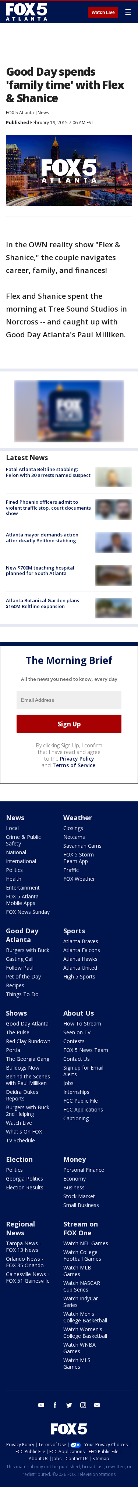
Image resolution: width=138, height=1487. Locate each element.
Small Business (81, 1205)
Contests (74, 1041)
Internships (76, 1091)
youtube (41, 1405)
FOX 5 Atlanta (20, 112)
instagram (83, 1405)
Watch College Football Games (82, 1255)
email (97, 1405)
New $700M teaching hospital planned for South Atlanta (40, 570)
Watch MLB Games (77, 1271)
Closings (73, 828)
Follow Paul (19, 967)
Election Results (24, 1187)
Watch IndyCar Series (80, 1301)
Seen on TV (77, 1032)
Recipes (15, 985)
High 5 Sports (79, 976)
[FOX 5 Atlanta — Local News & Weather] (27, 12)
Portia (13, 1049)
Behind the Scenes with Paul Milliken (28, 1079)
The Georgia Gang (27, 1058)
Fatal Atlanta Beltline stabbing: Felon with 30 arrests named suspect (48, 472)
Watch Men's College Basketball (85, 1317)
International (21, 861)
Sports (74, 930)
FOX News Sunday (28, 911)
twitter (69, 1405)
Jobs (68, 1083)
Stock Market (79, 1196)
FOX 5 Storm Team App (78, 858)
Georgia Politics (24, 1178)
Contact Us (76, 1058)
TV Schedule (20, 1140)
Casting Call (19, 958)
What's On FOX (24, 1131)
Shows (16, 1013)
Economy (74, 1178)
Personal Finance (83, 1169)
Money (74, 1159)
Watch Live (103, 12)
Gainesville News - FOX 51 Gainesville (28, 1277)
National (16, 852)
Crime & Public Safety (23, 840)
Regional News (20, 1228)
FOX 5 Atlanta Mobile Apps (22, 899)
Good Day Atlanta (22, 935)
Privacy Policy (77, 758)
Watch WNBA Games (79, 1348)
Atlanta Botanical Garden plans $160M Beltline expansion (42, 603)
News (43, 112)
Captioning (76, 1118)
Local (12, 828)
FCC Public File (80, 1100)
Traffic (71, 869)
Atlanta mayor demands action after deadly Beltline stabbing (42, 537)
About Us (78, 1013)
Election (19, 1159)
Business (74, 1187)
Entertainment (23, 887)
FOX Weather (79, 878)
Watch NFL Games (85, 1243)
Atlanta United (80, 967)
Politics (14, 869)
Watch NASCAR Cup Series (81, 1286)
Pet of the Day (23, 976)
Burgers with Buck (27, 950)
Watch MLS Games (77, 1363)
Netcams (74, 836)
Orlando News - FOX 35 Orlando (25, 1262)
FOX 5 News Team (85, 1049)
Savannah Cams (82, 845)
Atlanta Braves (80, 941)
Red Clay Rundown (28, 1041)
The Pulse (17, 1032)
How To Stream (82, 1023)
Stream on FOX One (80, 1228)
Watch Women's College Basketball (85, 1332)
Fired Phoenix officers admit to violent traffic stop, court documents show (48, 508)
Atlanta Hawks (80, 958)
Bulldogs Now (22, 1067)
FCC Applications (83, 1109)
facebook (55, 1405)
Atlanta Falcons (81, 950)
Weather (77, 817)
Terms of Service (73, 765)
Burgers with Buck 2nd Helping (27, 1110)
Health (13, 878)
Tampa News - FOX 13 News (23, 1246)
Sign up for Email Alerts (83, 1071)
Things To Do (22, 994)
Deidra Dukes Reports (22, 1095)
